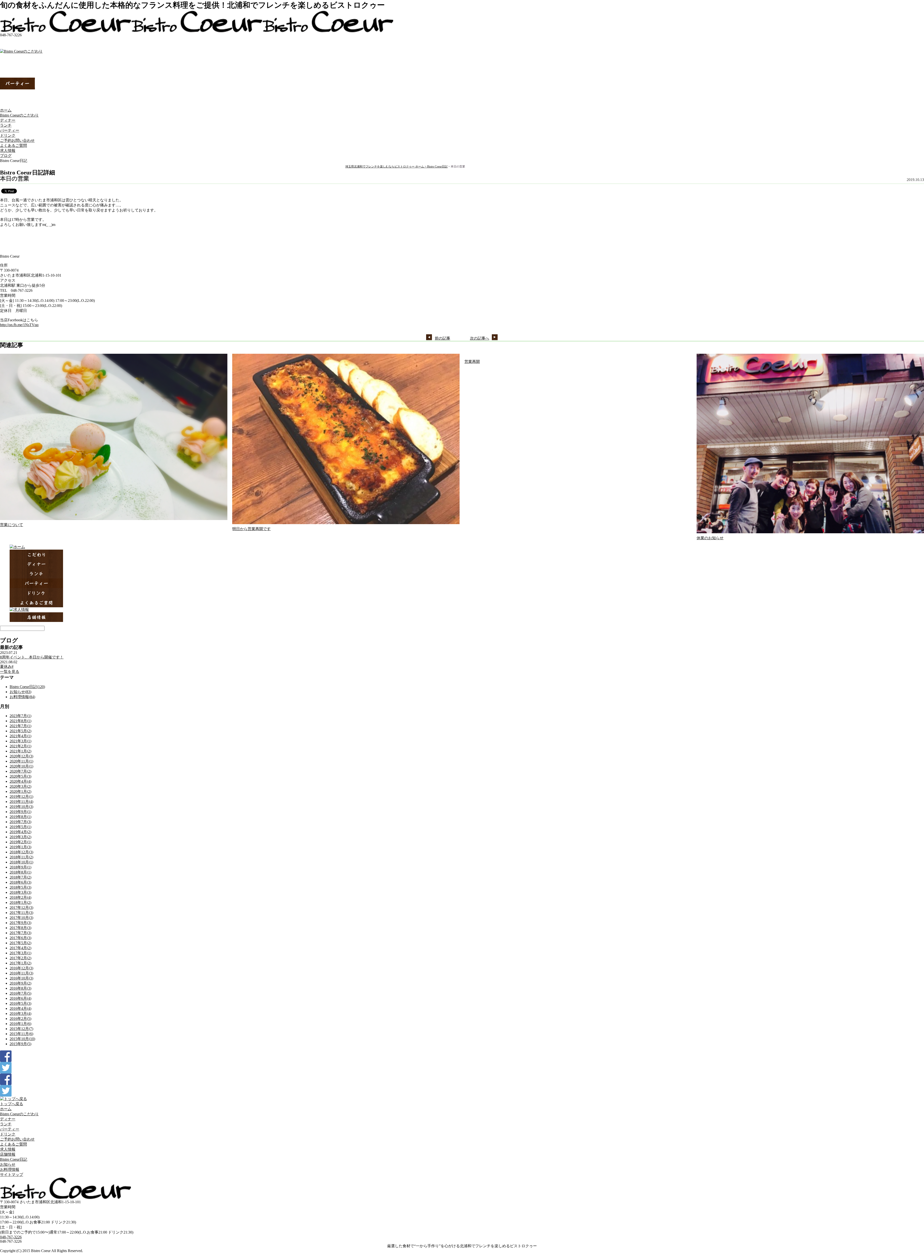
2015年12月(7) (21, 1029)
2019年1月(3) (20, 847)
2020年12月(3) (21, 756)
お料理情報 (9, 1169)
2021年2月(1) (20, 746)
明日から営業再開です (251, 529)
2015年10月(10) (22, 1039)
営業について (11, 525)
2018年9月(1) (20, 867)
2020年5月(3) (20, 776)
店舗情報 (7, 1154)
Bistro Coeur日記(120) (27, 687)
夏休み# (6, 666)
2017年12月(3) (21, 908)
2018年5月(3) (20, 887)
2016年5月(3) (20, 1003)
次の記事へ (479, 338)
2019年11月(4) (21, 802)
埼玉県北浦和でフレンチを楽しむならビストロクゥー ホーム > (386, 166)
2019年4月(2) (20, 832)
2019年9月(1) (20, 812)
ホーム (6, 110)
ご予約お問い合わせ (17, 140)
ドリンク (7, 135)
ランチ (6, 125)
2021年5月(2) (20, 731)
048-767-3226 (11, 1237)
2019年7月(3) (20, 822)
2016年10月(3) (21, 978)
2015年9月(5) (20, 1044)
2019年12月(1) (21, 796)
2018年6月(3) (20, 882)
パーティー (9, 130)
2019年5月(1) (20, 827)
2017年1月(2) (20, 963)
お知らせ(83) (20, 692)
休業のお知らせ (710, 538)
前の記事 (442, 338)
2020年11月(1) (21, 761)
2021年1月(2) (20, 751)
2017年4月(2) (20, 948)
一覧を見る (9, 672)
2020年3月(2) (20, 786)
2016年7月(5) (20, 993)
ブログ (6, 156)
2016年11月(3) (21, 973)
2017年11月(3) (21, 913)
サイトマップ (11, 1174)
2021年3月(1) (20, 741)
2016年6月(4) (20, 998)
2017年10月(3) (21, 918)
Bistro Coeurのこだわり (19, 115)
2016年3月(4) (20, 1013)
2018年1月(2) (20, 902)
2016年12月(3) (21, 968)
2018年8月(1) (20, 872)
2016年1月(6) (20, 1024)
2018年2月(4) (20, 897)
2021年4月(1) (20, 736)
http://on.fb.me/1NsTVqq (19, 325)
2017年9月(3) (20, 923)
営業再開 (472, 362)
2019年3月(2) (20, 837)
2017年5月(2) (20, 943)
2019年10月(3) (21, 807)
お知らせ (7, 1164)
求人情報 (7, 151)
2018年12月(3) (21, 852)
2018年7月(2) (20, 877)
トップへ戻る (11, 1104)
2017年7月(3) (20, 933)
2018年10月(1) (21, 862)
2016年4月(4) (20, 1008)
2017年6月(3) (20, 938)
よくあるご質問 (13, 145)
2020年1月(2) (20, 791)
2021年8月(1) (20, 721)
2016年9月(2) (20, 983)
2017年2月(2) (20, 958)
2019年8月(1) (20, 817)
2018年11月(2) (21, 857)
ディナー (7, 120)
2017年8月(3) (20, 928)
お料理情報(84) (22, 697)
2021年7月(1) (20, 726)
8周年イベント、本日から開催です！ (32, 657)
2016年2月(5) (20, 1019)
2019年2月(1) (20, 842)
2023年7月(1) (20, 716)
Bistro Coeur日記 (437, 166)
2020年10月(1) (21, 766)
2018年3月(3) (20, 892)
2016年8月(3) (20, 988)
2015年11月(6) (21, 1034)
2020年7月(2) (20, 771)
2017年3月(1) (20, 953)
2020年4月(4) (20, 781)
